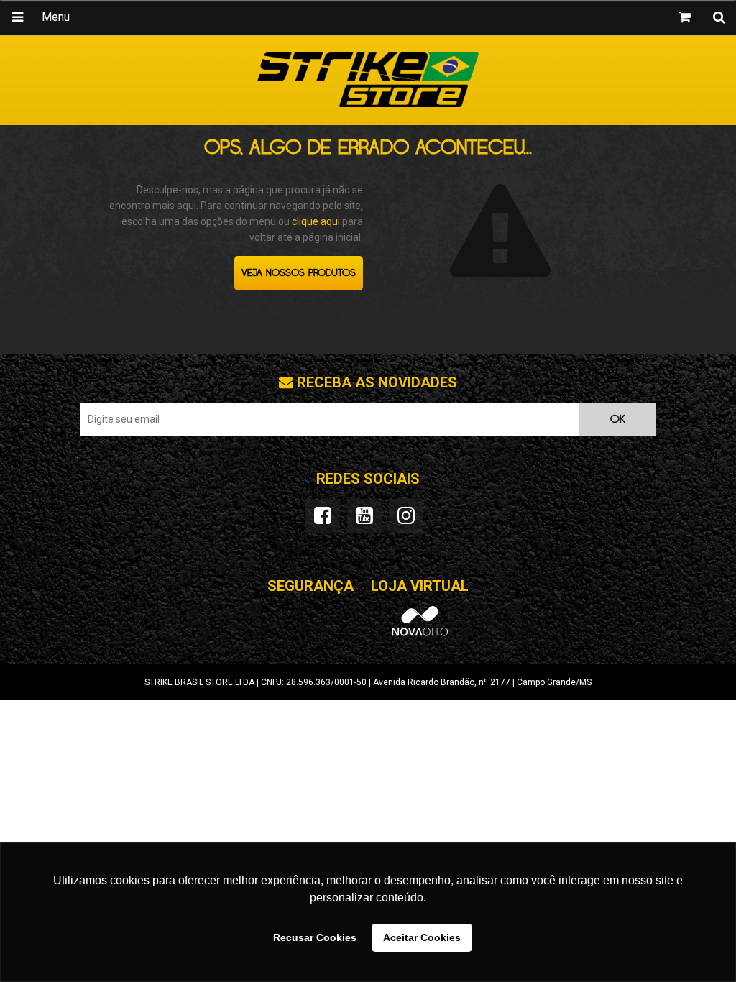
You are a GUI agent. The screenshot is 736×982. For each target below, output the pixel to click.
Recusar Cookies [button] (314, 937)
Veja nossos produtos (299, 273)
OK (617, 419)
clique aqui (316, 221)
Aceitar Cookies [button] (422, 937)
